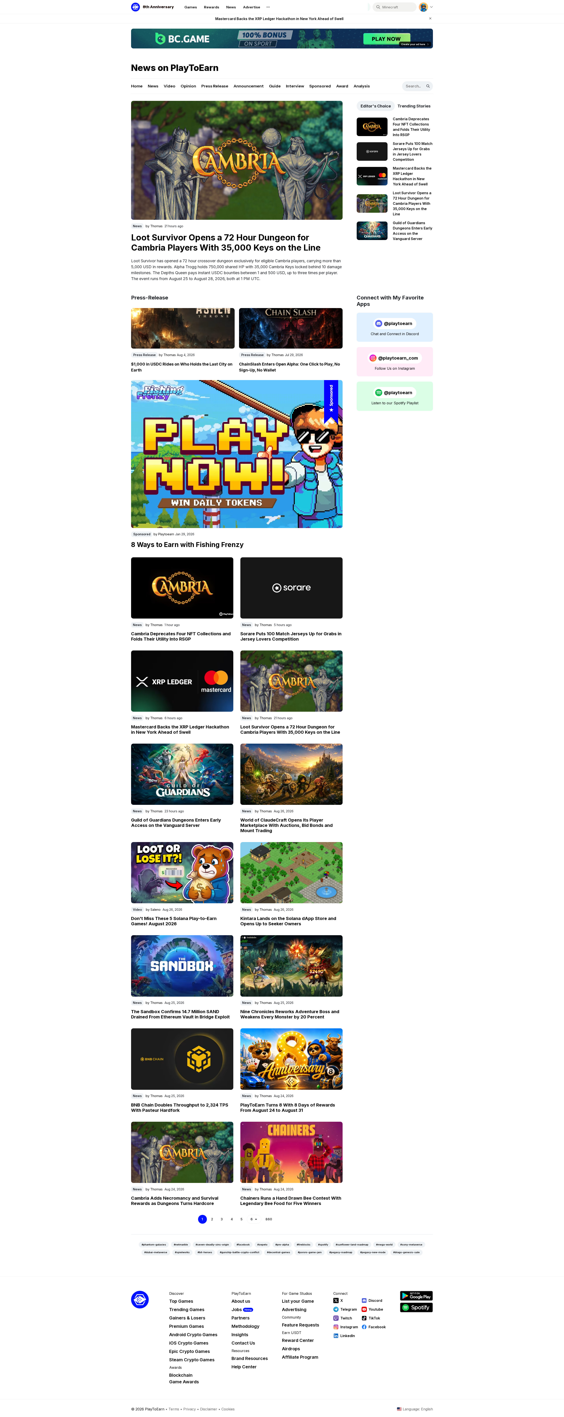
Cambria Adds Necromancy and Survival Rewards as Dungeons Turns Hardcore (174, 1200)
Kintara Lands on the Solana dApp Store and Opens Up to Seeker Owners (288, 921)
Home (137, 86)
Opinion (188, 86)
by (154, 225)
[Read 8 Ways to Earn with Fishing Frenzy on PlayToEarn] (237, 454)
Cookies (228, 1409)
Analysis (362, 86)
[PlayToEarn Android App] (416, 1296)
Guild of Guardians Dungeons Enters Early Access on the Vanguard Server (176, 822)
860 (268, 1219)
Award (342, 86)
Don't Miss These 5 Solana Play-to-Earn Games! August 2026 (174, 921)
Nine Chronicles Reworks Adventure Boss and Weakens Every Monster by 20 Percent (289, 1014)
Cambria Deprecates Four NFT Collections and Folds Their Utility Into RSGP (181, 636)
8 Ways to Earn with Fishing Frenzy (187, 545)
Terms (174, 1409)
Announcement (249, 86)
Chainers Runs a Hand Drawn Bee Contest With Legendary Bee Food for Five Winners (290, 1200)
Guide (275, 86)
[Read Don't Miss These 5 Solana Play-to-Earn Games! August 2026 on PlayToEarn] (182, 872)
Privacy (189, 1409)
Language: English (418, 1409)
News (153, 86)
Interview (295, 86)
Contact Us (243, 1343)
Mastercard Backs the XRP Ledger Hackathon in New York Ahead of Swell (180, 729)
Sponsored (320, 86)
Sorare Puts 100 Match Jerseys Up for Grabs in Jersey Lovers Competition (290, 636)
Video (169, 86)
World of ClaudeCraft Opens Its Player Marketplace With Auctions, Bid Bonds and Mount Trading (286, 825)
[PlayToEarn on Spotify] (416, 1307)
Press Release (214, 86)
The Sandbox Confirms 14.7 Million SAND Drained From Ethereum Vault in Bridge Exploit (180, 1014)
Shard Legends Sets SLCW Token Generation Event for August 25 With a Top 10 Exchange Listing (235, 241)
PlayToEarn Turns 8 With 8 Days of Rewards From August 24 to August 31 (287, 1107)
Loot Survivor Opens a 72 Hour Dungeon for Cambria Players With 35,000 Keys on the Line (279, 19)
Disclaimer (208, 1409)
